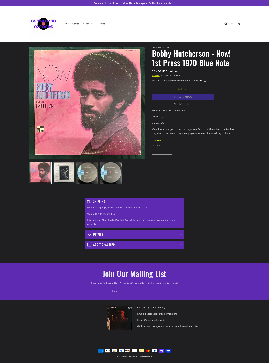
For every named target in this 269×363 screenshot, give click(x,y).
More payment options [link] (182, 104)
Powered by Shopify (145, 356)
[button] (226, 24)
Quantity (156, 146)
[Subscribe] (156, 291)
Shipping (156, 75)
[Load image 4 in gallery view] (111, 173)
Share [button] (158, 140)
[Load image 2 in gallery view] (64, 173)
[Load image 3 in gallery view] (87, 173)
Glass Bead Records (130, 356)
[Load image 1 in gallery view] (40, 173)
